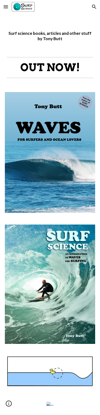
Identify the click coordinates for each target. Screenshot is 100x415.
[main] (50, 31)
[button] (6, 6)
